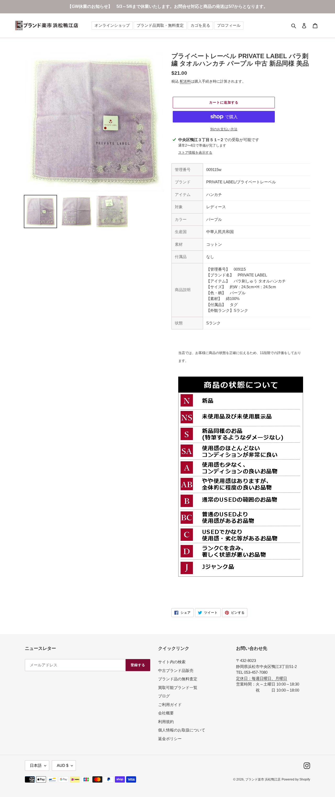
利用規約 (166, 721)
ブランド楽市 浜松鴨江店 (263, 779)
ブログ (164, 696)
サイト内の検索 (172, 662)
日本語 (36, 765)
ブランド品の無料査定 (177, 679)
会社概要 (166, 713)
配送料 (185, 81)
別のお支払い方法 (223, 129)
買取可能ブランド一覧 (177, 687)
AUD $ (62, 765)
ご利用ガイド (170, 704)
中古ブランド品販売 (175, 670)
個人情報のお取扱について (181, 730)
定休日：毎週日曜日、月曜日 (261, 678)
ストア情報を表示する (195, 152)
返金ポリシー (170, 738)
